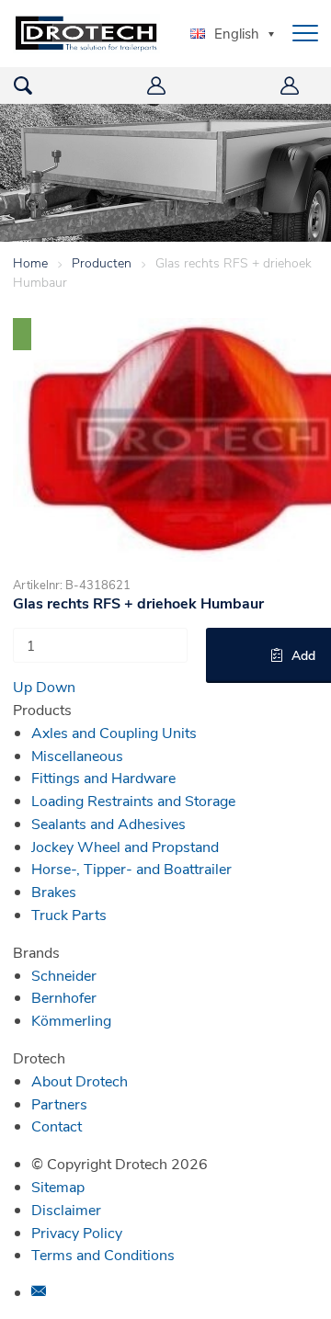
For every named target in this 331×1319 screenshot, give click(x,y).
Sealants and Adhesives (108, 823)
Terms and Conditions (103, 1254)
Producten (101, 262)
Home (30, 262)
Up (22, 686)
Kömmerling (71, 1019)
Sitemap (58, 1186)
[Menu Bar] (305, 33)
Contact (56, 1125)
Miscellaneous (77, 755)
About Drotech (79, 1080)
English (236, 33)
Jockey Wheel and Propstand (125, 846)
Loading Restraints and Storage (133, 800)
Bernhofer (64, 996)
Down (55, 686)
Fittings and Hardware (103, 777)
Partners (59, 1103)
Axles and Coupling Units (114, 732)
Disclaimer (66, 1209)
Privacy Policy (76, 1232)
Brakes (53, 891)
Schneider (64, 974)
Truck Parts (69, 914)
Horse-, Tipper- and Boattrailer (131, 868)
